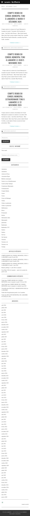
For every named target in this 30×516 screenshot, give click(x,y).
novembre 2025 (5, 327)
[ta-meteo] (2, 502)
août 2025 (4, 334)
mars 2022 (4, 424)
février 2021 (4, 453)
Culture (3, 200)
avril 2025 (4, 344)
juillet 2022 (4, 417)
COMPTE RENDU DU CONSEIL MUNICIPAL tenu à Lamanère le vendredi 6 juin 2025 (14, 285)
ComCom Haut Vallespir (7, 183)
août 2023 (4, 385)
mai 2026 (4, 312)
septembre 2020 (5, 465)
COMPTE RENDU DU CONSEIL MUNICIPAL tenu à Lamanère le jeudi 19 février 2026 (14, 281)
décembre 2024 (5, 351)
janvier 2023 (4, 402)
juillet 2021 (4, 441)
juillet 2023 (4, 387)
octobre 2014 (4, 489)
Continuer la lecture (15, 42)
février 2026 (4, 319)
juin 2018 (4, 477)
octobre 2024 (4, 353)
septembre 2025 (5, 332)
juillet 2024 (4, 361)
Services (3, 234)
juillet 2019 (4, 470)
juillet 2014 (4, 492)
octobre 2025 (4, 329)
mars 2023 (4, 397)
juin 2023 (4, 390)
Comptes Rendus (13, 47)
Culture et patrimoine (6, 203)
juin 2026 (4, 310)
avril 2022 (4, 421)
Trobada (3, 247)
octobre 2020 (4, 463)
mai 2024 (4, 366)
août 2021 (4, 438)
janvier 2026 (4, 322)
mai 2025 (4, 341)
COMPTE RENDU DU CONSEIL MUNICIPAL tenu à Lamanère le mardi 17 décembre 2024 (15, 17)
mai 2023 (4, 392)
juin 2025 (4, 339)
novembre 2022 (5, 407)
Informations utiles (6, 217)
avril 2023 (4, 395)
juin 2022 (4, 419)
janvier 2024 (4, 373)
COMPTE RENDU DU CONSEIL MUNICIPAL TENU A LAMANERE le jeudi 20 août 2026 (15, 256)
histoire (3, 215)
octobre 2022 (4, 409)
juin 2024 (4, 363)
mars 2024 (4, 370)
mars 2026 (4, 317)
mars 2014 (4, 494)
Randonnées (4, 225)
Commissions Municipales (7, 186)
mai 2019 (4, 475)
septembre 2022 (5, 412)
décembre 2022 (5, 404)
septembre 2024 (5, 356)
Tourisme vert (5, 242)
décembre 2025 (5, 324)
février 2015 (4, 482)
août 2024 (4, 358)
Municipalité (20, 47)
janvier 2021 (4, 455)
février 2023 (4, 400)
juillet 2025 (4, 336)
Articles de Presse (6, 174)
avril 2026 (4, 315)
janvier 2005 (4, 497)
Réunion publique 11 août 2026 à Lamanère (11, 267)
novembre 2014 (5, 487)
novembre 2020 (5, 460)
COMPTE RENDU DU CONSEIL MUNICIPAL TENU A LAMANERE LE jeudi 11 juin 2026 (15, 264)
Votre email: (4, 150)
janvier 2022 (4, 429)
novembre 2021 (5, 431)
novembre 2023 (5, 378)
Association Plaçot (6, 176)
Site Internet (4, 237)
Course (3, 193)
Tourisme (4, 239)
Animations (4, 169)
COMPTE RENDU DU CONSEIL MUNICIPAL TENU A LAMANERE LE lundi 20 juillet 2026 (15, 260)
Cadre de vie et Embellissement (9, 181)
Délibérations (5, 208)
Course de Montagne (6, 198)
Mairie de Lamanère (18, 24)
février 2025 (4, 346)
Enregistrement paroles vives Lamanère (16, 292)
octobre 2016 (4, 480)
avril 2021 (4, 448)
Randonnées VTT (5, 227)
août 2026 (4, 305)
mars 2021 (4, 451)
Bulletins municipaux (6, 179)
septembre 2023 (5, 383)
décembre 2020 (5, 458)
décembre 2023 (5, 375)
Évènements (4, 213)
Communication (6, 47)
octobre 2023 (4, 380)
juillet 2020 (4, 468)
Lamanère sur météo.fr (25, 504)
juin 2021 (4, 443)
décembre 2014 (5, 485)
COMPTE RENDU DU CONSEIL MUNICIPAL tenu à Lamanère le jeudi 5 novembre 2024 (15, 58)
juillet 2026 (4, 307)
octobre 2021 (4, 434)
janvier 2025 (4, 349)
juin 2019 (4, 472)
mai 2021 (4, 446)
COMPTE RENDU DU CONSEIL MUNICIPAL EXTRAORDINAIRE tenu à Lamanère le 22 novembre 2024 (15, 99)
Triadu (3, 292)
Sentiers (3, 230)
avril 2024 (4, 368)
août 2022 (4, 414)
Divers (3, 210)
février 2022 (4, 426)
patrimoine (4, 222)
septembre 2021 (5, 436)
